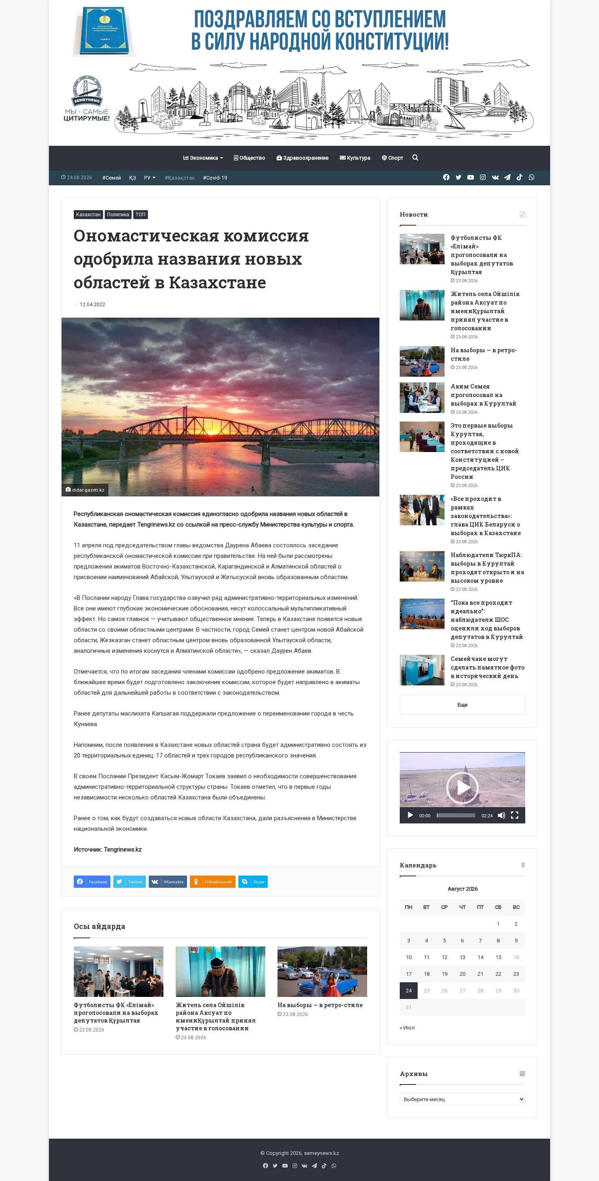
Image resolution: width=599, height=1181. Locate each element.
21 (480, 974)
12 (444, 957)
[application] (462, 788)
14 (480, 957)
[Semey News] (299, 101)
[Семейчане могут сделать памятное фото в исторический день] (422, 670)
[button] (462, 788)
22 (498, 974)
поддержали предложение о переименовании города (256, 713)
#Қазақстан (180, 178)
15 (498, 957)
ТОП (140, 214)
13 (462, 957)
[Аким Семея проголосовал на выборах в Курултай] (422, 397)
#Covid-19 (215, 178)
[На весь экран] (515, 815)
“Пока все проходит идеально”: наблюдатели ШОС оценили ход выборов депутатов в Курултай (487, 620)
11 (426, 957)
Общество (251, 158)
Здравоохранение (305, 158)
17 (409, 974)
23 (516, 974)
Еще (462, 705)
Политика (118, 214)
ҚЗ (132, 178)
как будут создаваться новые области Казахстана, (184, 818)
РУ (147, 178)
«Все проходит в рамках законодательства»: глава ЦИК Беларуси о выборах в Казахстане (486, 516)
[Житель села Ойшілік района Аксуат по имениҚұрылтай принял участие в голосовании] (220, 971)
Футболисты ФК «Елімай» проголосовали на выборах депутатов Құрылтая (116, 1012)
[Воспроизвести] (410, 815)
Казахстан (88, 214)
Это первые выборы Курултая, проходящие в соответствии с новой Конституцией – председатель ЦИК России (485, 451)
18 (426, 974)
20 (462, 974)
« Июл (407, 1028)
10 (409, 957)
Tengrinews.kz (156, 524)
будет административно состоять (309, 745)
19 (444, 974)
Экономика (203, 158)
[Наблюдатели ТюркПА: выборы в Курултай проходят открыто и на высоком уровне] (422, 566)
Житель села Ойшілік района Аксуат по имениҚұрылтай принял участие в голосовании (216, 1016)
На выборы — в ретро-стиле (320, 1005)
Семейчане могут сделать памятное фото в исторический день (487, 667)
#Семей (111, 178)
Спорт (395, 158)
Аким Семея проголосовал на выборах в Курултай (484, 394)
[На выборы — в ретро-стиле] (322, 971)
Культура (358, 158)
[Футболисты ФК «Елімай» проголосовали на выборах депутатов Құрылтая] (118, 971)
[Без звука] (502, 815)
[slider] (456, 815)
